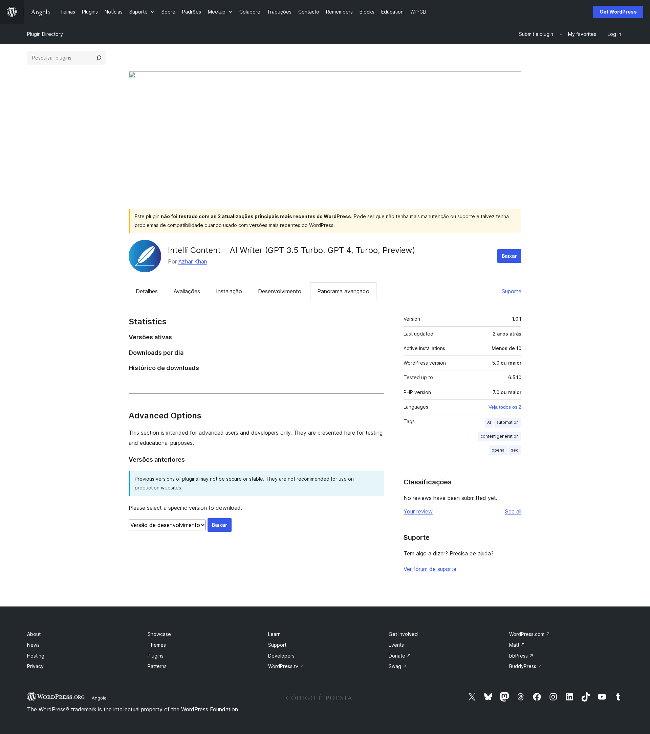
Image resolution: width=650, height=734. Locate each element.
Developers (281, 656)
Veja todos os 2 (505, 407)
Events (396, 645)
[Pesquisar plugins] (99, 58)
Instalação (229, 291)
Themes (157, 645)
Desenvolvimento (279, 291)
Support (277, 645)
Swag (398, 666)
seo (515, 450)
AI (489, 422)
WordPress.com (529, 634)
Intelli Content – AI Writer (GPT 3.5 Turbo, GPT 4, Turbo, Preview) (291, 250)
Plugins (156, 656)
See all (513, 511)
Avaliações (187, 291)
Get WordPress (618, 12)
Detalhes (147, 291)
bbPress (521, 656)
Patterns (157, 666)
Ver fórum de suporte (430, 569)
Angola (99, 698)
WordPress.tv (286, 666)
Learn (274, 634)
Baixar (509, 256)
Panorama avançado (343, 291)
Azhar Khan (192, 261)
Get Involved (403, 634)
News (33, 645)
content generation (499, 436)
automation (507, 422)
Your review (418, 511)
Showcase (159, 634)
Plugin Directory (45, 34)
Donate (400, 656)
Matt (517, 645)
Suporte (511, 291)
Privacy (35, 666)
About (34, 634)
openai (498, 450)
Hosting (35, 656)
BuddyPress (525, 666)
